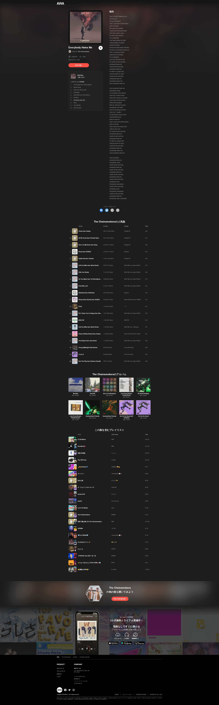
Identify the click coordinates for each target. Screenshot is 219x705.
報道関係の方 (77, 678)
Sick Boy (80, 75)
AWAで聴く (78, 65)
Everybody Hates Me (84, 657)
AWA (112, 439)
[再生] (101, 48)
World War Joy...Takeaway (131, 327)
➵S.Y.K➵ (113, 528)
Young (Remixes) (129, 347)
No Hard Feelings (143, 393)
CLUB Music (82, 439)
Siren (75, 102)
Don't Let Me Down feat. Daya (88, 245)
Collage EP (127, 231)
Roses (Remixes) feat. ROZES (132, 299)
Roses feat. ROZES (85, 252)
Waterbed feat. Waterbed (86, 293)
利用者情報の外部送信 (141, 694)
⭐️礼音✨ (114, 542)
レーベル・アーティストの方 (80, 681)
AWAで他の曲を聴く (120, 599)
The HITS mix (82, 460)
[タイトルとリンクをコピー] (112, 210)
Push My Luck (83, 286)
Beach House (77, 87)
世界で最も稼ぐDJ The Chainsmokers (90, 521)
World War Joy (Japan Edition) (132, 265)
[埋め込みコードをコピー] (117, 210)
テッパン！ (81, 474)
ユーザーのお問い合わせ (79, 676)
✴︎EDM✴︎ (80, 528)
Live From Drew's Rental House (75, 417)
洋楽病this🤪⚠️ (115, 467)
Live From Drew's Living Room (126, 394)
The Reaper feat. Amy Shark (88, 341)
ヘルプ (58, 676)
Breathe (75, 393)
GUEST (113, 549)
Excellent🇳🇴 (81, 446)
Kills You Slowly (84, 272)
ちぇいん (80, 549)
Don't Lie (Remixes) (109, 393)
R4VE (112, 562)
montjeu (113, 460)
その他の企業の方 (78, 683)
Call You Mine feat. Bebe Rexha (89, 265)
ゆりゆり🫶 (114, 480)
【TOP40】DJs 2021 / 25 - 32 (87, 556)
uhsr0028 (114, 487)
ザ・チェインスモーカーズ (86, 487)
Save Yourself (77, 108)
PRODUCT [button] (61, 664)
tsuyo (112, 508)
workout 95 (81, 494)
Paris (80, 306)
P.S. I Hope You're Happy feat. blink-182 (91, 313)
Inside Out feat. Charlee (86, 258)
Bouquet (126, 251)
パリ (125, 306)
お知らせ (59, 674)
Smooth (92, 393)
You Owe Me (77, 105)
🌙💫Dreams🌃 (83, 467)
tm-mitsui (113, 569)
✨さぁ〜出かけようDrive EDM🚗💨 (89, 563)
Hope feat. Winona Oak (80, 90)
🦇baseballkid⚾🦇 (116, 473)
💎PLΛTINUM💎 (83, 535)
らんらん (113, 453)
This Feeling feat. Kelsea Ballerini (83, 84)
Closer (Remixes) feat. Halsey (132, 334)
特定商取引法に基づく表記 (156, 694)
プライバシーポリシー (127, 694)
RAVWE (113, 514)
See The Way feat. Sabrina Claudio (90, 361)
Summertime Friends (92, 416)
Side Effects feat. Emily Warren (82, 95)
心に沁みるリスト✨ (84, 542)
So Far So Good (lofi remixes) (126, 417)
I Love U (81, 354)
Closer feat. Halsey (85, 231)
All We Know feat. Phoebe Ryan (89, 238)
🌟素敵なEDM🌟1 (83, 569)
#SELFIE (81, 320)
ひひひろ (113, 494)
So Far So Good (128, 354)
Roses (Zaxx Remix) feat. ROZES (89, 300)
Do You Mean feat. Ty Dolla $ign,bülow (91, 279)
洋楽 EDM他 (81, 453)
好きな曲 (80, 480)
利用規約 (117, 694)
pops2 (80, 501)
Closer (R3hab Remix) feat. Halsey (90, 334)
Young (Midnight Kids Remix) (88, 347)
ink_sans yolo (115, 501)
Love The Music (83, 508)
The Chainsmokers (83, 51)
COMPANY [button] (78, 664)
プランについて (61, 671)
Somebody (76, 92)
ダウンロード (60, 668)
